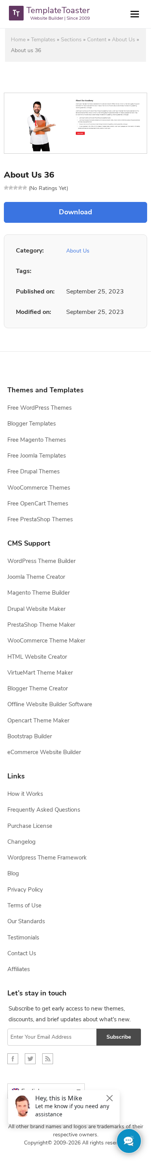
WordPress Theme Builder (41, 561)
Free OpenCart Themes (37, 503)
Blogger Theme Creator (37, 688)
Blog (13, 873)
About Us (123, 39)
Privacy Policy (25, 889)
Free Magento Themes (36, 440)
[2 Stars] (11, 187)
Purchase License (29, 826)
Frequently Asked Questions (43, 810)
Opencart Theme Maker (38, 720)
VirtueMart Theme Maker (40, 672)
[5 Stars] (24, 187)
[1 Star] (6, 187)
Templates (43, 39)
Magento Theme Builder (38, 593)
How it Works (25, 794)
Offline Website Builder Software (49, 704)
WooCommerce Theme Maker (46, 640)
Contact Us (21, 953)
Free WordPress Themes (39, 408)
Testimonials (23, 937)
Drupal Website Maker (36, 609)
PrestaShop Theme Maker (41, 625)
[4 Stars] (20, 187)
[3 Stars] (15, 187)
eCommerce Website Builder (44, 752)
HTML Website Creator (37, 657)
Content (96, 39)
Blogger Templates (31, 423)
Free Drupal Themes (33, 471)
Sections (71, 39)
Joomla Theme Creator (36, 577)
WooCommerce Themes (38, 488)
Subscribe (118, 1037)
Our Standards (26, 921)
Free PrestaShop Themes (40, 519)
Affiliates (18, 969)
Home (18, 39)
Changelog (21, 842)
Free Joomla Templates (36, 455)
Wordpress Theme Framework (47, 857)
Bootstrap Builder (29, 736)
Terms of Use (24, 905)
